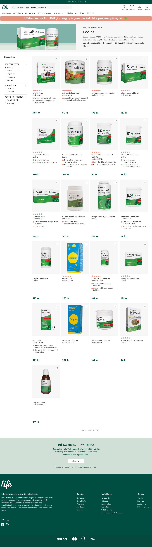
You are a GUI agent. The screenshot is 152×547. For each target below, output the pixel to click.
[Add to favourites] (57, 58)
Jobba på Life (142, 504)
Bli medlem (76, 461)
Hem (84, 27)
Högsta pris (11, 74)
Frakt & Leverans (107, 510)
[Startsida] (5, 7)
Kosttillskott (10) (12, 100)
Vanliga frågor (106, 504)
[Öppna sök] (42, 7)
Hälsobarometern (144, 507)
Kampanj (10, 80)
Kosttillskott (81, 501)
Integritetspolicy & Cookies (111, 513)
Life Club (140, 501)
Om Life (140, 498)
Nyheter (9, 70)
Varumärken (92, 27)
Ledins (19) (10, 88)
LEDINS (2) (10, 92)
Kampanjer (81, 498)
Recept (79, 510)
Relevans (10, 67)
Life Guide (80, 507)
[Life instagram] (7, 527)
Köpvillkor (105, 507)
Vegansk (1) (11, 103)
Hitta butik (105, 501)
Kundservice (106, 498)
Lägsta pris (11, 77)
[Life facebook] (2, 527)
